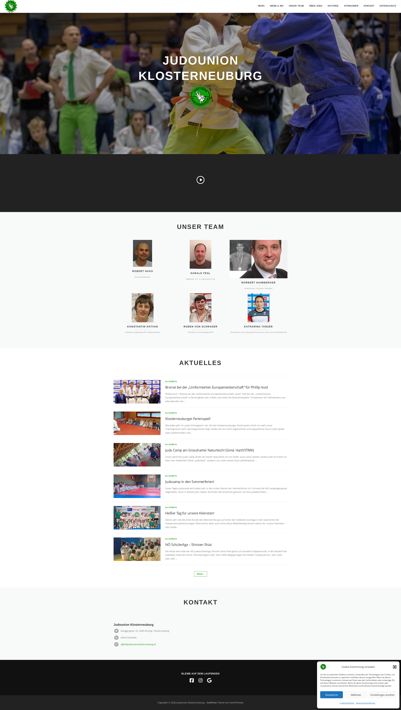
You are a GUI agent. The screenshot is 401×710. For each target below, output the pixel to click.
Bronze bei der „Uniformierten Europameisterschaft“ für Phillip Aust (216, 387)
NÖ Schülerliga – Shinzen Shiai (188, 544)
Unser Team (296, 6)
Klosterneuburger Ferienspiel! (188, 418)
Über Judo (315, 6)
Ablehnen (356, 694)
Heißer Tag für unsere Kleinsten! (189, 513)
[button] (394, 667)
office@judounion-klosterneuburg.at (138, 644)
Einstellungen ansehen (382, 694)
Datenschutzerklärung (365, 703)
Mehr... (200, 574)
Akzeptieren (331, 694)
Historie (333, 6)
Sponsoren (351, 6)
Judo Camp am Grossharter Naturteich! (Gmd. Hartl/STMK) (209, 450)
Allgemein (171, 381)
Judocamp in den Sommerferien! (189, 481)
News (261, 6)
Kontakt (369, 6)
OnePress (212, 702)
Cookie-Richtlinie (347, 703)
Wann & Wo (277, 6)
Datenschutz (388, 6)
